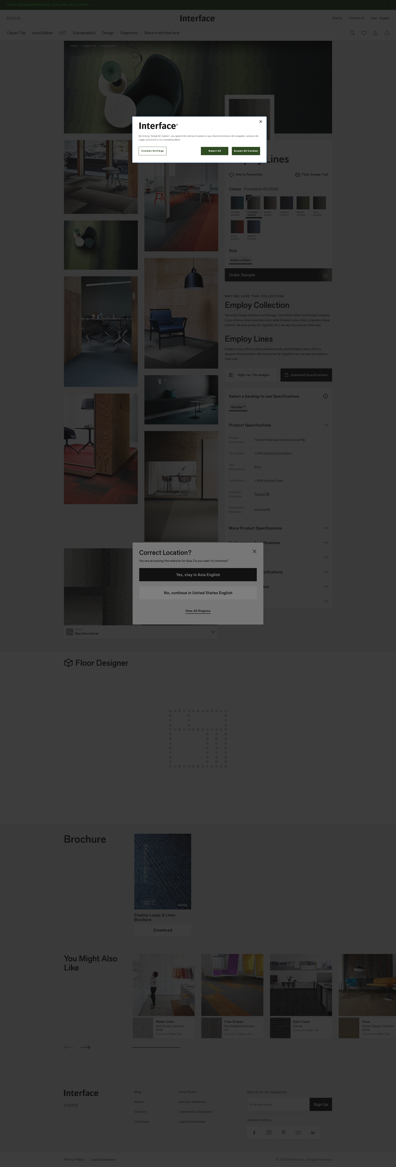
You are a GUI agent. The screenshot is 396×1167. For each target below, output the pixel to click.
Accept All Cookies (246, 150)
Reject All (215, 150)
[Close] (260, 121)
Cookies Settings (152, 150)
